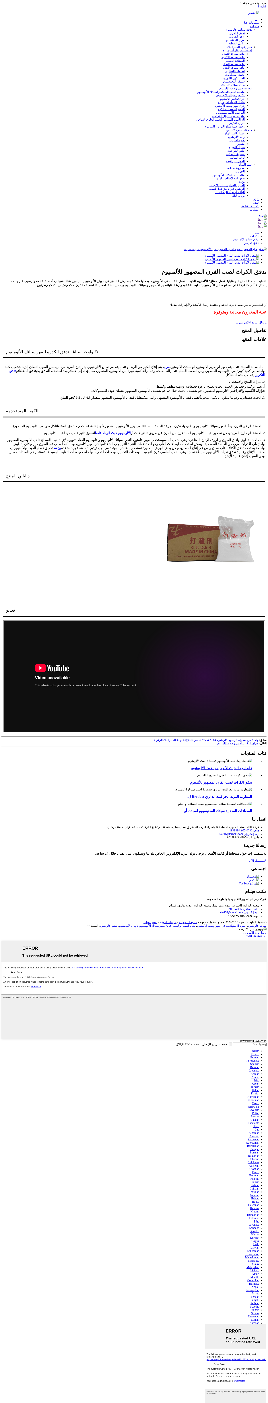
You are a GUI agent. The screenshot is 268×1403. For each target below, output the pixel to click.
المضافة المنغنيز (235, 60)
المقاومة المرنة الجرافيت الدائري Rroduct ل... (219, 796)
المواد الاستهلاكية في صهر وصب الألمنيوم (221, 925)
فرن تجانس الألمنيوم (232, 98)
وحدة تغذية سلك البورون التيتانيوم (225, 126)
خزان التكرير (237, 123)
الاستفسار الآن (258, 860)
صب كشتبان (237, 140)
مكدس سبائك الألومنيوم (230, 95)
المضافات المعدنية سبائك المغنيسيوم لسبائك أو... (217, 811)
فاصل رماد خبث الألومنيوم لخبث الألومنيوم (221, 768)
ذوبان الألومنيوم (128, 925)
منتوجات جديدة (188, 922)
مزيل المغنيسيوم (234, 40)
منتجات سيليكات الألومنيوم (228, 174)
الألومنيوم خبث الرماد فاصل (113, 433)
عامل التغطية (236, 43)
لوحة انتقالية (237, 157)
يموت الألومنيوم (257, 925)
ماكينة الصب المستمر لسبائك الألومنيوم (221, 91)
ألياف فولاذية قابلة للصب (230, 192)
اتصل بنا (254, 209)
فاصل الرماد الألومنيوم (231, 102)
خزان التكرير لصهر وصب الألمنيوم (237, 743)
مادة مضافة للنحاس (233, 64)
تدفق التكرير (237, 33)
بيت (257, 19)
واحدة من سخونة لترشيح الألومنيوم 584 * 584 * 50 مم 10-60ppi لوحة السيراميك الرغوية (206, 739)
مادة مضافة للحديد (233, 67)
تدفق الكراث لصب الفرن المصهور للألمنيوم (221, 782)
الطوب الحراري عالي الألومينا (227, 185)
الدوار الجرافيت (235, 161)
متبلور (241, 143)
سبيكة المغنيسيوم (234, 81)
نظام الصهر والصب (183, 925)
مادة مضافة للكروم (233, 57)
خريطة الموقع (168, 922)
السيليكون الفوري (234, 78)
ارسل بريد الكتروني (255, 932)
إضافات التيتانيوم (234, 71)
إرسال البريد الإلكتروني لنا (251, 322)
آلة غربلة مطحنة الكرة (231, 109)
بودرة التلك (238, 195)
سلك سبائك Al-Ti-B (233, 85)
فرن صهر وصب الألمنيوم (230, 105)
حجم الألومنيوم (109, 925)
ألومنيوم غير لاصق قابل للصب (227, 188)
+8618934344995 (256, 935)
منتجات (254, 26)
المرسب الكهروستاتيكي (230, 112)
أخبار (256, 199)
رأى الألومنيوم (236, 136)
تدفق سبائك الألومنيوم (239, 29)
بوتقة (242, 181)
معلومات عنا (251, 22)
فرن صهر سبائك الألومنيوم (155, 925)
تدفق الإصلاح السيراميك (230, 178)
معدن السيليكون (235, 74)
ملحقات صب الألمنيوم (239, 130)
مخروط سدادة (236, 168)
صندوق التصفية (235, 154)
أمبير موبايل (150, 922)
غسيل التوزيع (237, 147)
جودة (256, 202)
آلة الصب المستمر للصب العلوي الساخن (220, 119)
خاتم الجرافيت (236, 150)
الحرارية (240, 171)
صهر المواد (245, 164)
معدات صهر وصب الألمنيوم (235, 88)
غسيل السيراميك (234, 133)
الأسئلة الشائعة (250, 206)
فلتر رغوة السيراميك (239, 46)
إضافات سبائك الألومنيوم (237, 50)
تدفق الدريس (237, 36)
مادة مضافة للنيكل (233, 53)
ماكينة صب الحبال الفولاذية (228, 116)
